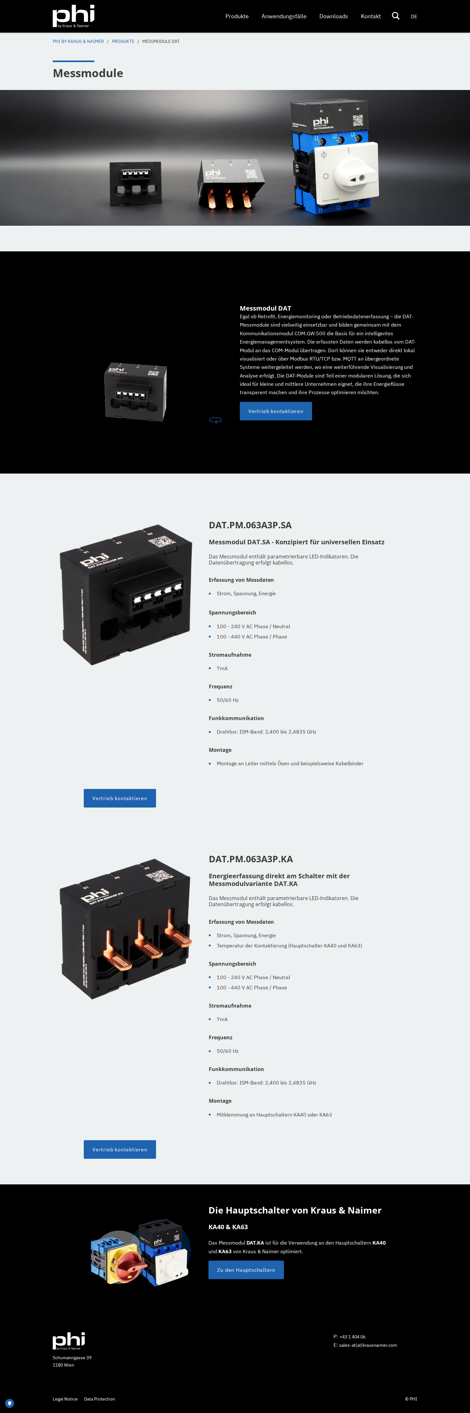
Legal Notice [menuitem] (65, 1399)
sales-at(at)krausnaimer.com (368, 1345)
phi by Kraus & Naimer (78, 41)
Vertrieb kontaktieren (119, 798)
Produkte (123, 41)
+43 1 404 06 (352, 1337)
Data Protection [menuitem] (99, 1399)
